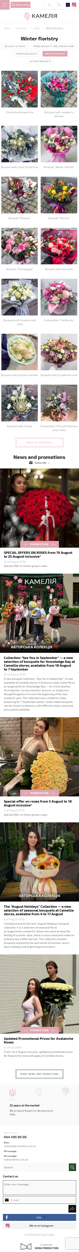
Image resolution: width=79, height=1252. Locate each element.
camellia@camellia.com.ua (20, 1146)
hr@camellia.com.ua (16, 1159)
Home (7, 28)
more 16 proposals (39, 442)
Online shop (23, 4)
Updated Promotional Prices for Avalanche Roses (38, 1040)
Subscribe (41, 462)
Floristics (22, 28)
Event (36, 28)
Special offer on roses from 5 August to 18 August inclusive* (38, 803)
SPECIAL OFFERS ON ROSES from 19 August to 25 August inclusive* (38, 554)
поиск (72, 1167)
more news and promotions (39, 1073)
